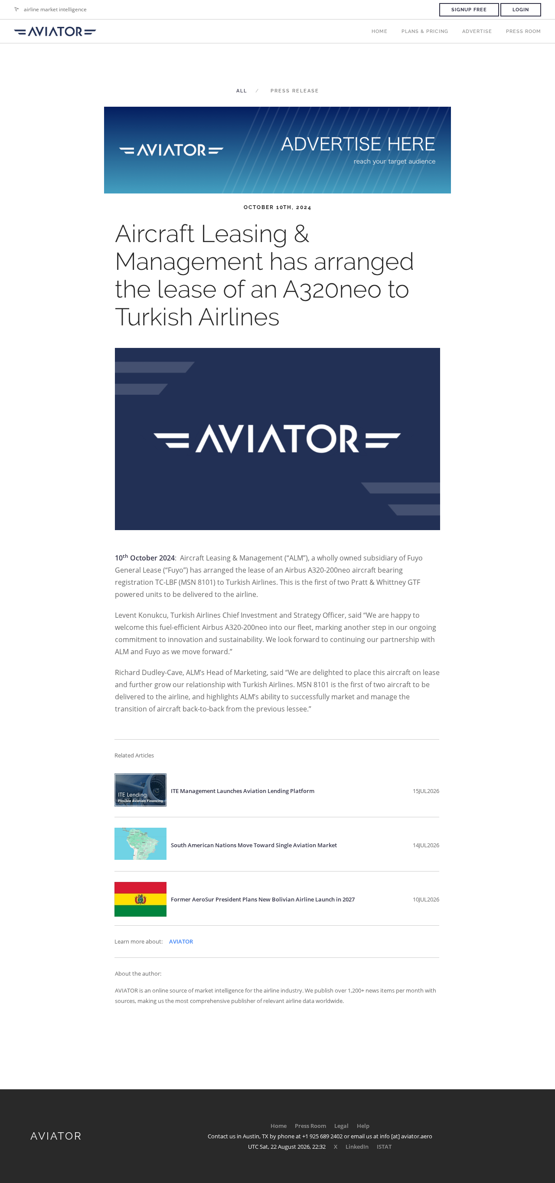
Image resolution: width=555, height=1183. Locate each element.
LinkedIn (357, 1146)
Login (521, 10)
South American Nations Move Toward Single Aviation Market (254, 845)
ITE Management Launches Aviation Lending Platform (242, 791)
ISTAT (384, 1146)
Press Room (523, 31)
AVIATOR (181, 941)
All (241, 91)
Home (380, 31)
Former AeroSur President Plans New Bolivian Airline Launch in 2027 (263, 899)
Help (363, 1126)
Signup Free (469, 10)
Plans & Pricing (425, 31)
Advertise (477, 31)
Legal (341, 1126)
